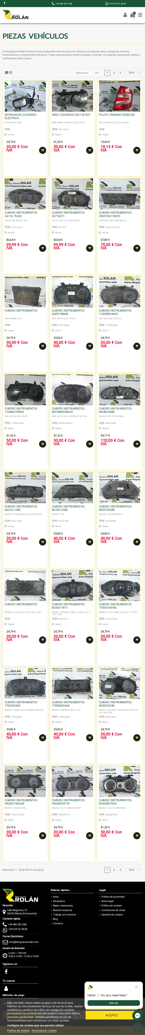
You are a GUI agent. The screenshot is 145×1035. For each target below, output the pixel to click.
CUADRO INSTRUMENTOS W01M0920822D (68, 410)
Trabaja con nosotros (64, 915)
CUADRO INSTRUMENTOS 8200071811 (68, 606)
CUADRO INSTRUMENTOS (21, 311)
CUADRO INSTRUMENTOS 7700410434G (115, 606)
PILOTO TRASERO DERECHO (117, 115)
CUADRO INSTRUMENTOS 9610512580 (68, 508)
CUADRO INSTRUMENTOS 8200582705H (115, 802)
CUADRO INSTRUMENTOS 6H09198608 (68, 312)
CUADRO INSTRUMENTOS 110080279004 (21, 410)
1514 (131, 73)
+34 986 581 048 (17, 924)
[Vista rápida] (45, 92)
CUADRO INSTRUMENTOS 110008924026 (115, 312)
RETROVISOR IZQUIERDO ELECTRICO (21, 116)
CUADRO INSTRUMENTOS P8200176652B (21, 802)
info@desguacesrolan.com (24, 942)
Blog (55, 919)
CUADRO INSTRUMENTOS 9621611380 (21, 508)
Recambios (59, 901)
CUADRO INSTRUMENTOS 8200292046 (115, 704)
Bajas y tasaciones (63, 906)
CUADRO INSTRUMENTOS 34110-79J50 (21, 214)
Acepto (112, 1015)
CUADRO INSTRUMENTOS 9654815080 (115, 410)
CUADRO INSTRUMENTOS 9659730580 (115, 508)
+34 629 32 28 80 (17, 929)
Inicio (56, 897)
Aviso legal (107, 901)
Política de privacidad (113, 897)
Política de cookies (112, 906)
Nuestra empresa (62, 910)
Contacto (58, 923)
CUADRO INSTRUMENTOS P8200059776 (68, 802)
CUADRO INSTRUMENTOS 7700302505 (21, 704)
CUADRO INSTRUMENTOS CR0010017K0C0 (115, 214)
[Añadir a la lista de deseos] (45, 86)
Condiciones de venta (113, 910)
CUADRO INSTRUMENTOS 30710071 (68, 214)
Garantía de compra (112, 915)
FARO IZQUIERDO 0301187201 (71, 115)
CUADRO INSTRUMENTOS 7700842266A (68, 704)
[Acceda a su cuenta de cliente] (6, 989)
